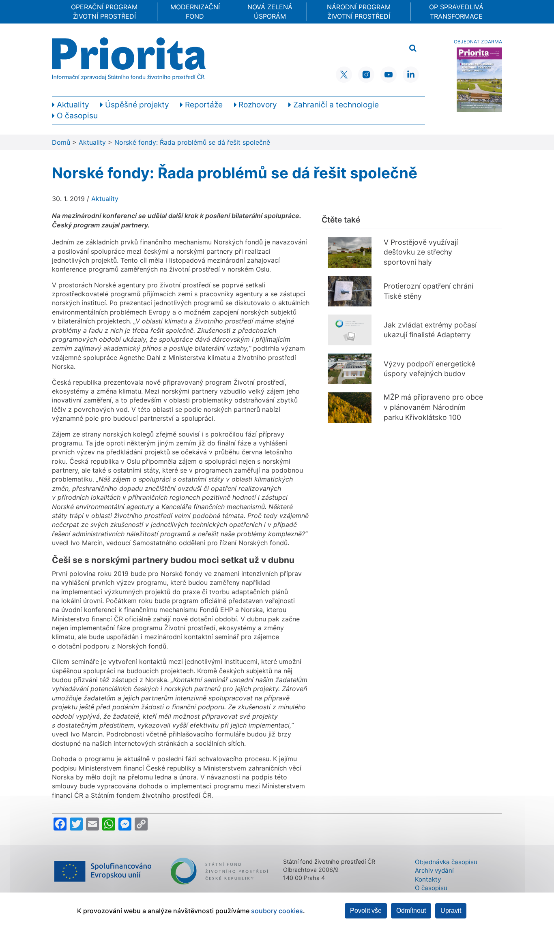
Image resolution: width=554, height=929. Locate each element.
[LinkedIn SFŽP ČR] (411, 74)
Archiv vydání (434, 870)
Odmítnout (411, 910)
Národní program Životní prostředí (359, 11)
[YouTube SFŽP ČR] (388, 74)
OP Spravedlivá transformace (456, 11)
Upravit (450, 910)
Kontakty (428, 879)
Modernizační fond (195, 11)
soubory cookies (277, 911)
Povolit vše (366, 910)
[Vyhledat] (413, 48)
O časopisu (431, 888)
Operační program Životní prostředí (104, 11)
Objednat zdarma (478, 42)
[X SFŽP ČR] (344, 74)
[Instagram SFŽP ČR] (366, 74)
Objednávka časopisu (446, 862)
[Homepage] (129, 58)
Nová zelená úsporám (269, 11)
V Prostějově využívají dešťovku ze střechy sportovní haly (421, 252)
